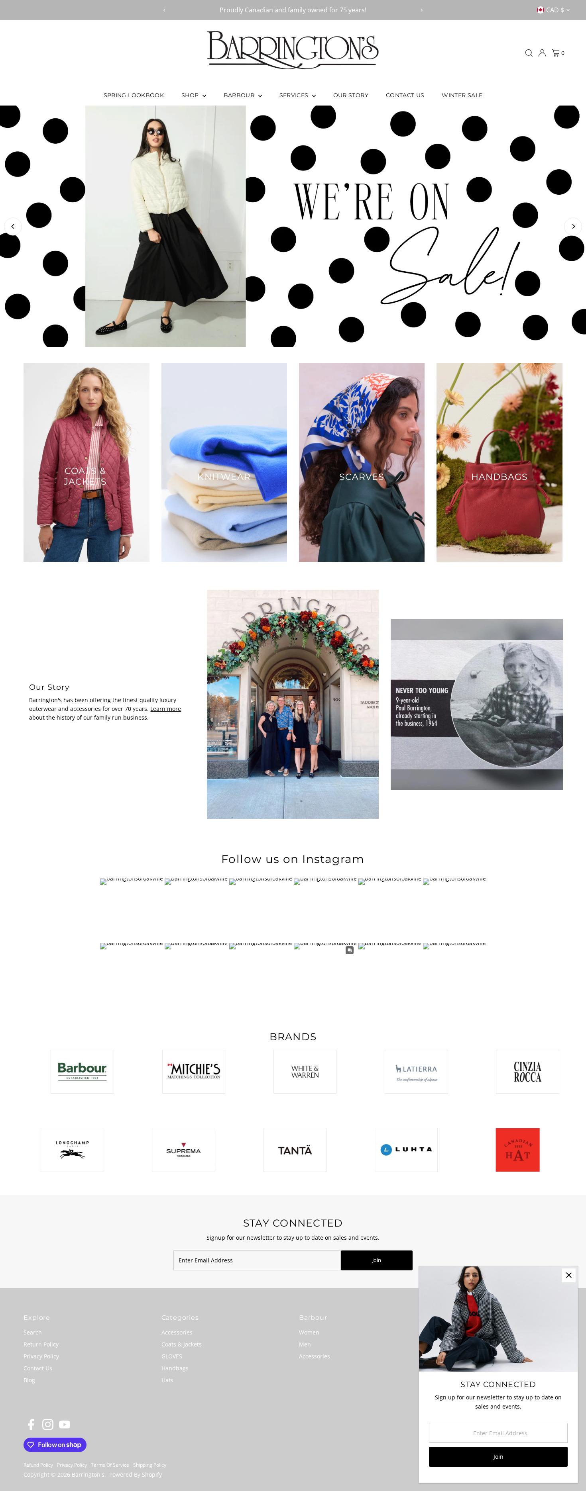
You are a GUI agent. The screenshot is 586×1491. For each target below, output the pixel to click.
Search (33, 1332)
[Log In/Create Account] (542, 53)
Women (309, 1332)
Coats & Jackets (181, 1344)
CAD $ (555, 10)
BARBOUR (240, 95)
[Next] (422, 10)
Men (305, 1344)
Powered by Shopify (135, 1474)
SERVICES (294, 95)
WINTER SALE (462, 95)
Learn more (165, 708)
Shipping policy (149, 1465)
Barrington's (88, 1474)
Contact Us (405, 95)
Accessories (177, 1332)
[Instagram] (47, 1428)
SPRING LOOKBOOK (134, 95)
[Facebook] (31, 1428)
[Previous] (164, 10)
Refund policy (38, 1465)
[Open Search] (529, 53)
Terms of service (110, 1465)
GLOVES (171, 1356)
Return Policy (41, 1344)
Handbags (175, 1368)
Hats (167, 1380)
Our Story (350, 95)
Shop (191, 95)
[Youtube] (64, 1428)
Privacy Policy (41, 1356)
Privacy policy (72, 1465)
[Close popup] (569, 1275)
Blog (29, 1380)
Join (376, 1260)
